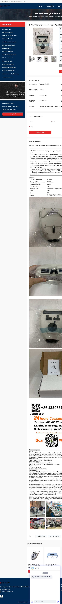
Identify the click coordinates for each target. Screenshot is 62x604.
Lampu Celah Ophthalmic (8, 70)
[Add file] (32, 601)
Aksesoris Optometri (7, 77)
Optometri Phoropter (7, 38)
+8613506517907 (11, 109)
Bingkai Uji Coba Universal (8, 45)
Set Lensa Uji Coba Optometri (9, 35)
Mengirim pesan (40, 132)
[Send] (58, 601)
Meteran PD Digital (37, 16)
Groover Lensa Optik (7, 61)
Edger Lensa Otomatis (7, 58)
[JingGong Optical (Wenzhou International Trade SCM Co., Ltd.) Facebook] (60, 65)
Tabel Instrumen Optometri (9, 54)
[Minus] (58, 568)
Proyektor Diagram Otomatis (9, 42)
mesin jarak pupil (41, 536)
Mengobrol (13, 114)
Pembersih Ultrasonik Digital (9, 67)
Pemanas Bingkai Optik (8, 64)
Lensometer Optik (6, 29)
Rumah (30, 16)
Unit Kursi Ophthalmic (7, 51)
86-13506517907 (14, 106)
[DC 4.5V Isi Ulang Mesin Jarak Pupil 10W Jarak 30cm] (43, 41)
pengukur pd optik (54, 536)
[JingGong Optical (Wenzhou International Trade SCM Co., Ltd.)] (5, 6)
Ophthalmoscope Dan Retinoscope (10, 74)
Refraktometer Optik (7, 32)
